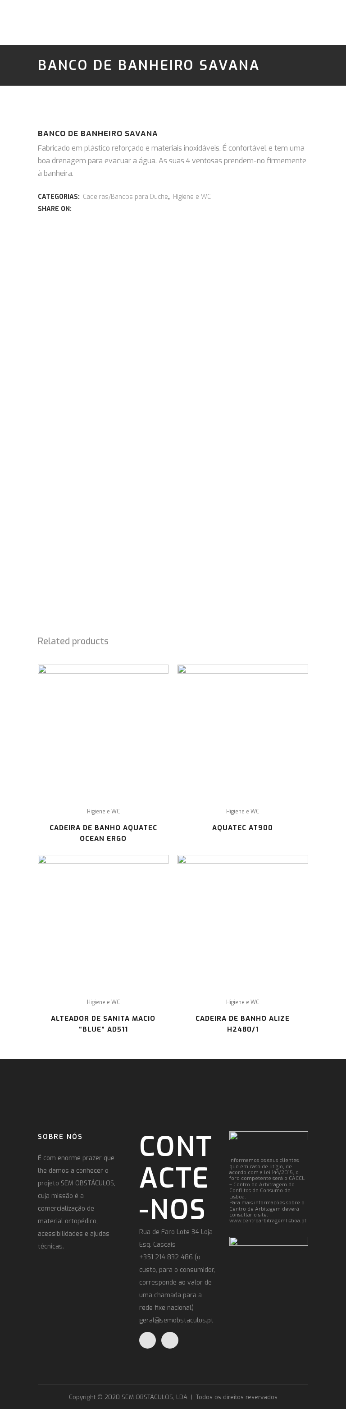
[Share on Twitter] (88, 208)
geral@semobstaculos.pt (176, 1320)
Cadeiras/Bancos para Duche (125, 197)
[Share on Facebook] (78, 208)
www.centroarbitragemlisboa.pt (267, 1220)
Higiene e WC (192, 197)
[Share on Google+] (97, 208)
